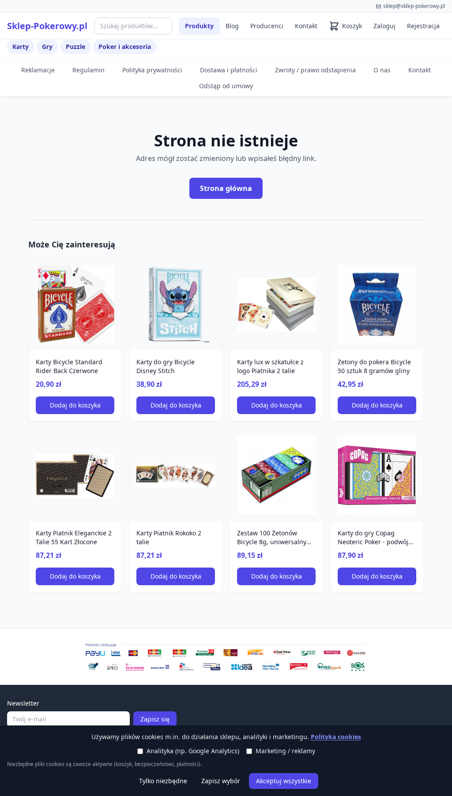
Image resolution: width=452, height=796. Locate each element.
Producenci (266, 26)
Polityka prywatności (152, 70)
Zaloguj (384, 26)
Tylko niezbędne (163, 781)
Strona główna (226, 188)
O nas (382, 70)
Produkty (199, 26)
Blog (232, 26)
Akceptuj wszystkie (283, 781)
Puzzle (75, 46)
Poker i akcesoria (124, 46)
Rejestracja (423, 26)
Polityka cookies (336, 736)
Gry (47, 46)
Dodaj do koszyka (75, 405)
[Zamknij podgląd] (105, 18)
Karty (20, 46)
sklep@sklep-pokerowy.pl (414, 6)
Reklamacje (38, 70)
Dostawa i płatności (228, 70)
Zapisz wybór (220, 781)
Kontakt (306, 26)
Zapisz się (155, 719)
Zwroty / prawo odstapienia (315, 70)
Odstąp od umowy (226, 86)
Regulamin (88, 70)
